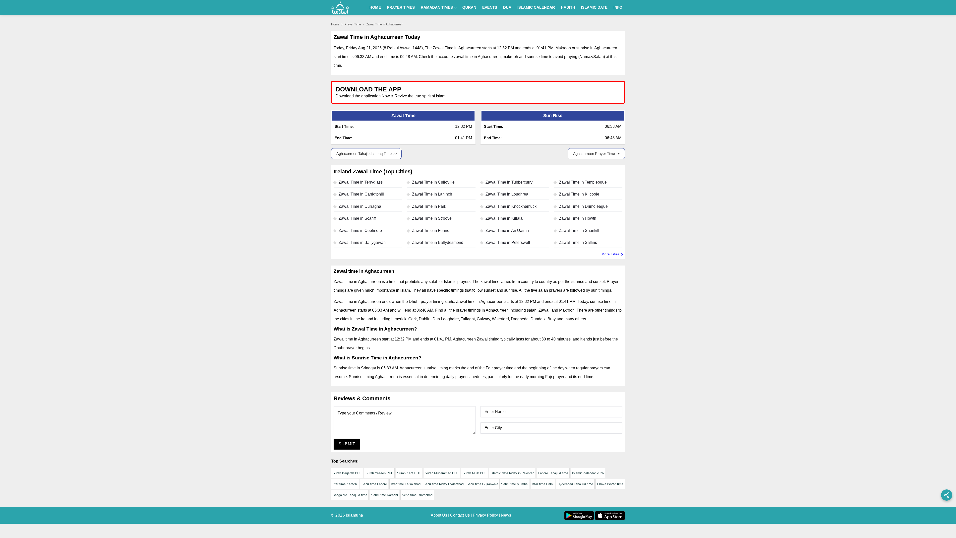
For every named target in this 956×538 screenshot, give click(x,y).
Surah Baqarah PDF (347, 473)
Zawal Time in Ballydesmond (437, 242)
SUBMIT (347, 444)
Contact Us (460, 515)
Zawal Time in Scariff (357, 218)
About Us (439, 515)
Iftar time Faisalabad (405, 484)
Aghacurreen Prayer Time (594, 153)
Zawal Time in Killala (504, 218)
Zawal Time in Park (429, 206)
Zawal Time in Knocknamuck (511, 206)
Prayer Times (401, 7)
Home (375, 7)
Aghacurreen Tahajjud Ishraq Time (364, 153)
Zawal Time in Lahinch (432, 194)
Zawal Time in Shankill (579, 230)
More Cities (610, 254)
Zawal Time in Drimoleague (583, 206)
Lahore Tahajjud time (553, 473)
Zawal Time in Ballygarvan (362, 242)
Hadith (568, 7)
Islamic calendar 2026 (588, 473)
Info (617, 7)
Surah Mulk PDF (474, 473)
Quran (469, 7)
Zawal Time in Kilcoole (579, 194)
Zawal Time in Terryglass (361, 182)
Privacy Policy (485, 515)
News (506, 515)
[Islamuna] (340, 7)
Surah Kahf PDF (409, 473)
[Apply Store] (598, 92)
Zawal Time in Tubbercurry (509, 182)
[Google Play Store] (551, 92)
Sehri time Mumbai (514, 484)
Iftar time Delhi (542, 484)
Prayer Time (353, 24)
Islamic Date (594, 7)
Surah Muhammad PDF (442, 473)
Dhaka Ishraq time (610, 484)
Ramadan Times (437, 7)
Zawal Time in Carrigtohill (361, 194)
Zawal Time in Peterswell (507, 242)
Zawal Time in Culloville (433, 182)
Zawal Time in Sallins (578, 242)
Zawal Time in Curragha (360, 206)
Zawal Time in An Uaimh (507, 230)
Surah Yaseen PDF (379, 473)
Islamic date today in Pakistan (512, 473)
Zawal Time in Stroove (432, 218)
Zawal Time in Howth (577, 218)
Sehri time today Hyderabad (443, 484)
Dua (507, 7)
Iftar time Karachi (345, 484)
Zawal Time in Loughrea (506, 194)
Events (489, 7)
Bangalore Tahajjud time (350, 495)
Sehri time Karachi (384, 495)
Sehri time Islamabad (417, 495)
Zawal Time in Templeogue (583, 182)
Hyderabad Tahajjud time (575, 484)
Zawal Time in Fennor (431, 230)
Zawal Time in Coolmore (360, 230)
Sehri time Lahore (374, 484)
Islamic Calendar (536, 7)
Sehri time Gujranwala (482, 484)
